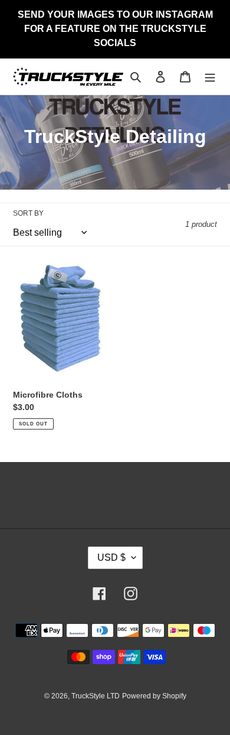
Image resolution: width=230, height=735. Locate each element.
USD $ (111, 557)
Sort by (28, 213)
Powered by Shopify (154, 696)
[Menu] (210, 76)
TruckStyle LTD (95, 696)
